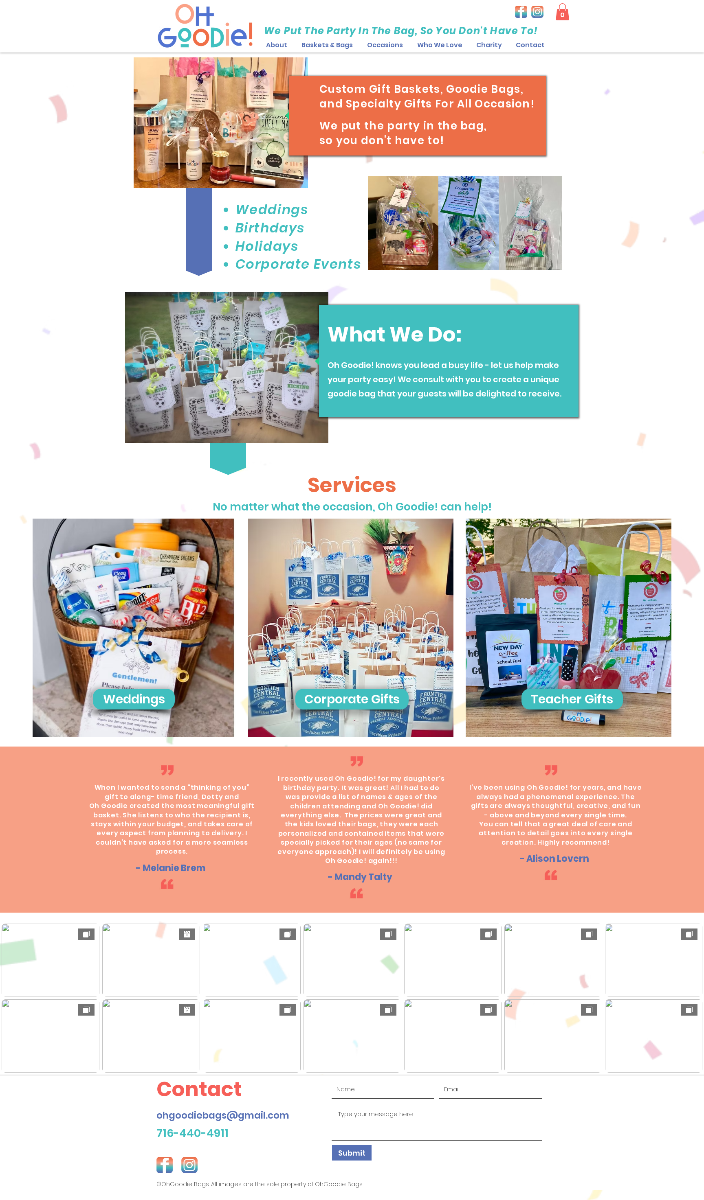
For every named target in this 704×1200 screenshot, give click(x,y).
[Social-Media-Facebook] (521, 12)
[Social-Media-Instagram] (537, 12)
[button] (385, 45)
